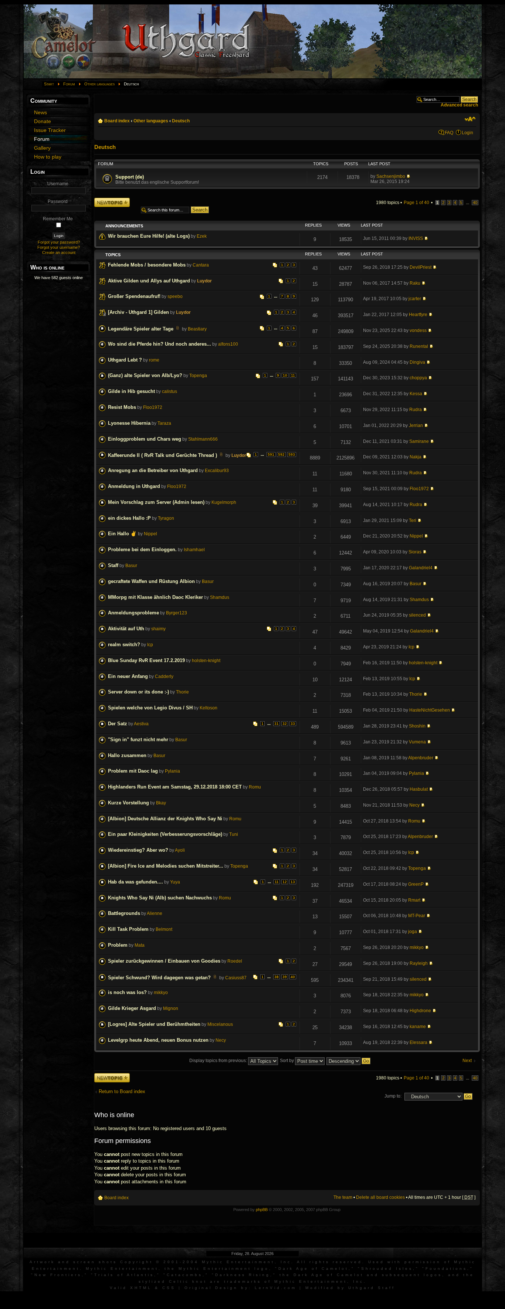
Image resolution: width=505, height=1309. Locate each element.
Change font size (470, 119)
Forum (69, 84)
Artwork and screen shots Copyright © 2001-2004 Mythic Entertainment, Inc (160, 1262)
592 (281, 454)
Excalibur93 (217, 470)
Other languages (99, 84)
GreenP (416, 884)
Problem (118, 945)
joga (412, 931)
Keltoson (208, 708)
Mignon (170, 1008)
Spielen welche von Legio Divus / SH (150, 708)
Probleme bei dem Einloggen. (142, 549)
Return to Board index (122, 1091)
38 (276, 977)
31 (276, 724)
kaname (418, 1026)
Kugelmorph (223, 502)
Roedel (234, 961)
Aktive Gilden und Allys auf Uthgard (149, 281)
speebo (175, 296)
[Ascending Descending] (348, 1060)
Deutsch (181, 120)
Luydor (204, 281)
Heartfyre (418, 314)
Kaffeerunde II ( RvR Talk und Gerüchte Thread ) (162, 455)
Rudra (415, 409)
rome (154, 360)
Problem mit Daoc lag (133, 771)
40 (475, 202)
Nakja (415, 456)
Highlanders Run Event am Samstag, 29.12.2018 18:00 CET (175, 787)
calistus (169, 391)
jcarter (415, 298)
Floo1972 (152, 407)
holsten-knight (206, 660)
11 (293, 375)
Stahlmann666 (203, 439)
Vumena (417, 742)
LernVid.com (275, 1288)
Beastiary (197, 329)
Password (58, 201)
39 (284, 977)
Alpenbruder (420, 757)
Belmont (164, 929)
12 (284, 882)
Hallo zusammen (127, 755)
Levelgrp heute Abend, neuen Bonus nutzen (158, 1040)
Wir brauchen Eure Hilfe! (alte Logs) (149, 236)
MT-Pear (416, 915)
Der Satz (117, 723)
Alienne (154, 913)
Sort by (287, 1060)
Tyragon (166, 518)
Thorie (182, 692)
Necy (414, 805)
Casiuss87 (236, 977)
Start (49, 84)
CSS (169, 1288)
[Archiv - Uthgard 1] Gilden (138, 312)
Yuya (175, 882)
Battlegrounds (124, 913)
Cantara (201, 265)
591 (271, 454)
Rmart (414, 900)
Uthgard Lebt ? (125, 360)
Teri (412, 520)
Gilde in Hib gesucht (131, 391)
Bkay (161, 803)
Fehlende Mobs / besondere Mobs (147, 265)
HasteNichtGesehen (429, 710)
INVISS (416, 238)
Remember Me (58, 218)
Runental (419, 346)
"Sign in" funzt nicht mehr (138, 739)
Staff (113, 565)
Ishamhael (194, 549)
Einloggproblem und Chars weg (144, 439)
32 (284, 724)
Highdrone (420, 1010)
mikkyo (417, 947)
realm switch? (124, 644)
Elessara (418, 1042)
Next (467, 1060)
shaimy (158, 628)
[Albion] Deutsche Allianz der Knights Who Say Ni (165, 818)
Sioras (415, 552)
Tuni (233, 834)
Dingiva (417, 362)
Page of (416, 202)
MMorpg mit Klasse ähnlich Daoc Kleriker (155, 597)
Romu (255, 787)
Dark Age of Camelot (313, 1268)
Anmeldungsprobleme (133, 612)
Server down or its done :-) (138, 692)
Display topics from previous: (218, 1060)
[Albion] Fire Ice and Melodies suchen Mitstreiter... (165, 866)
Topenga (198, 375)
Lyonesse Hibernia (129, 423)
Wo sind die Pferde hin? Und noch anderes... (159, 344)
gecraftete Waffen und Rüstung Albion (151, 581)
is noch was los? (127, 992)
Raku (415, 283)
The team (342, 1197)
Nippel (150, 533)
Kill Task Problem (128, 929)
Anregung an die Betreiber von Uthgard (153, 470)
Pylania (172, 771)
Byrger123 (176, 612)
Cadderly (164, 676)
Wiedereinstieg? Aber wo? (138, 850)
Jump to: (392, 1096)
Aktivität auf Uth (126, 628)
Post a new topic (110, 200)
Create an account (58, 252)
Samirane (419, 441)
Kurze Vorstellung (128, 803)
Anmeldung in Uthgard (134, 486)
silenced (417, 615)
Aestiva (141, 723)
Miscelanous (220, 1024)
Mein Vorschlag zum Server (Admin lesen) (156, 502)
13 (293, 882)
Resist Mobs (122, 407)
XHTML (141, 1288)
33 (293, 724)
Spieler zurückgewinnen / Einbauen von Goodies (164, 961)
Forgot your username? (58, 247)
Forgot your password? (59, 242)
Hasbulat (419, 789)
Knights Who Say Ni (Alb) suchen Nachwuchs (160, 898)
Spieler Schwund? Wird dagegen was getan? (159, 977)
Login (467, 132)
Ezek (202, 236)
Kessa (416, 393)
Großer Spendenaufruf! (134, 296)
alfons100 (228, 344)
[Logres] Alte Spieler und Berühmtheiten (154, 1024)
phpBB (262, 1209)
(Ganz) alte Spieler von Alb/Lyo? (145, 375)
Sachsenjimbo (390, 176)
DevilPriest (420, 267)
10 (285, 375)
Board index (117, 120)
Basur (131, 565)
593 (291, 454)
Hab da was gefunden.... (135, 882)
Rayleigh (419, 963)
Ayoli (180, 850)
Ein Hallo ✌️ (122, 533)
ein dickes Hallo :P (129, 518)
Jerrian (416, 425)
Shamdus (219, 597)
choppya (418, 377)
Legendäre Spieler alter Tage (140, 329)
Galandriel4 (421, 567)
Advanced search (459, 105)
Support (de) (129, 177)
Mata (140, 945)
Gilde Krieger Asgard (132, 1008)
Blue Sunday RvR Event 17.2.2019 (146, 660)
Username (57, 183)
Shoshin (417, 726)
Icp (150, 644)
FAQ (449, 132)
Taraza (164, 423)
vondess (418, 330)
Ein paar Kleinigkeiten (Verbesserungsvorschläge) (165, 834)
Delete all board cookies (380, 1197)
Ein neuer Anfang (128, 676)
